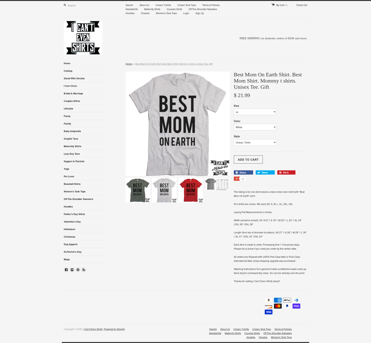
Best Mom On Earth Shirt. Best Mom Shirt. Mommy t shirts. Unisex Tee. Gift (174, 63)
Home (67, 63)
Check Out (301, 5)
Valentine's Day (72, 221)
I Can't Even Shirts (93, 329)
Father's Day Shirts (74, 214)
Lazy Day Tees (72, 153)
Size (236, 106)
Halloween (69, 229)
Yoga (66, 169)
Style (237, 136)
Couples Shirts (174, 9)
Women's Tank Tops (166, 13)
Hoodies (130, 13)
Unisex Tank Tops (186, 5)
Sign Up (200, 13)
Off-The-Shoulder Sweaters (203, 9)
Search (129, 5)
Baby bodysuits (72, 131)
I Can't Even (70, 86)
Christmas (69, 236)
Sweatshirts (132, 9)
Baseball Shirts (72, 184)
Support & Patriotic (74, 161)
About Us (144, 5)
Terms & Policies (211, 5)
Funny (67, 116)
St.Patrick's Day (73, 251)
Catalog (68, 71)
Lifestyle (68, 108)
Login (186, 13)
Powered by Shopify (114, 329)
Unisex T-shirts (163, 5)
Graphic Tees (71, 138)
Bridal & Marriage (73, 93)
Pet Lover (69, 176)
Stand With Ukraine (74, 78)
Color (237, 121)
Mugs (67, 259)
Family (67, 123)
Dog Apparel (70, 244)
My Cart (282, 5)
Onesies (145, 13)
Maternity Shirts (152, 9)
